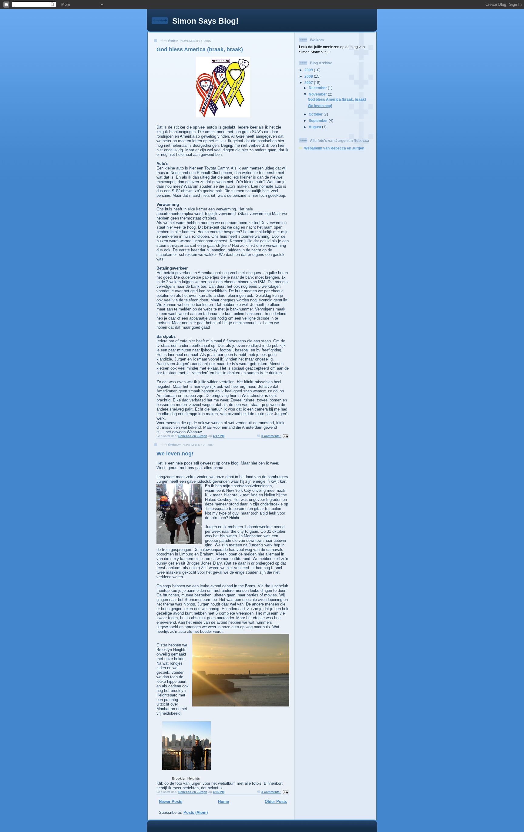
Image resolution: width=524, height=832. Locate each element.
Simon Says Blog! (205, 20)
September (319, 120)
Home (223, 801)
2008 (309, 76)
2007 (309, 83)
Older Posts (276, 801)
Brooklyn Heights (186, 778)
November (318, 94)
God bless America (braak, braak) (199, 49)
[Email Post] (285, 436)
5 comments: (271, 436)
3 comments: (271, 791)
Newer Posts (170, 801)
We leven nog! (174, 454)
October (316, 114)
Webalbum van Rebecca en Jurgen (334, 148)
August (315, 127)
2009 (309, 70)
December (318, 88)
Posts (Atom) (195, 812)
